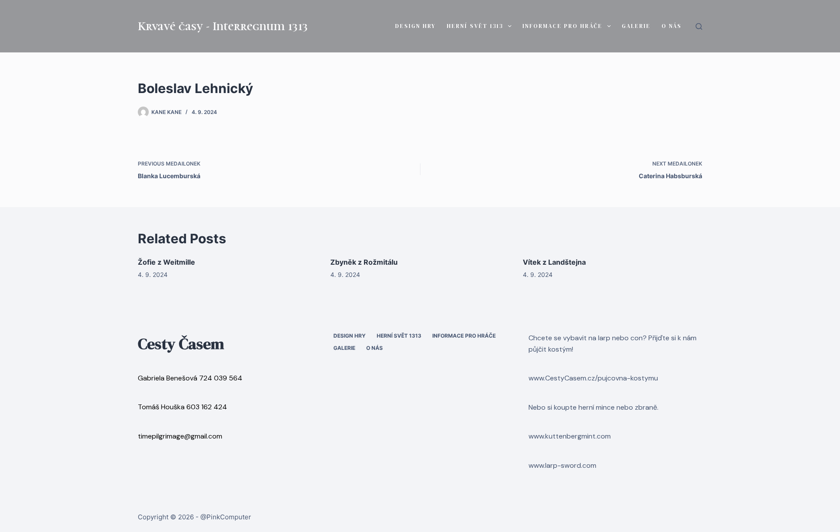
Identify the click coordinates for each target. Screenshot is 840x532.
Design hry (415, 26)
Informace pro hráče (562, 26)
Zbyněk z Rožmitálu (364, 262)
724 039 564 (220, 378)
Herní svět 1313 (475, 26)
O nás (672, 26)
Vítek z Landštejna (554, 262)
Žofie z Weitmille (166, 262)
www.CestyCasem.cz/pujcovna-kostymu (593, 378)
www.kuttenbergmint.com (569, 436)
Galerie (636, 26)
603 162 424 (206, 406)
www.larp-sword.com (562, 465)
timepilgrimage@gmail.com (180, 436)
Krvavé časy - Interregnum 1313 (223, 26)
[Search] (699, 26)
